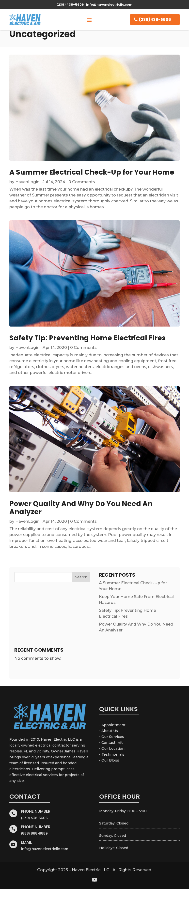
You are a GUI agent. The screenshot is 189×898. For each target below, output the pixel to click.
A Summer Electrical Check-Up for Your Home (91, 172)
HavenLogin (27, 182)
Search (81, 577)
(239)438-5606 (155, 19)
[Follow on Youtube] (94, 880)
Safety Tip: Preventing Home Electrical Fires (87, 338)
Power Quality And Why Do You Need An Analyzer (80, 508)
